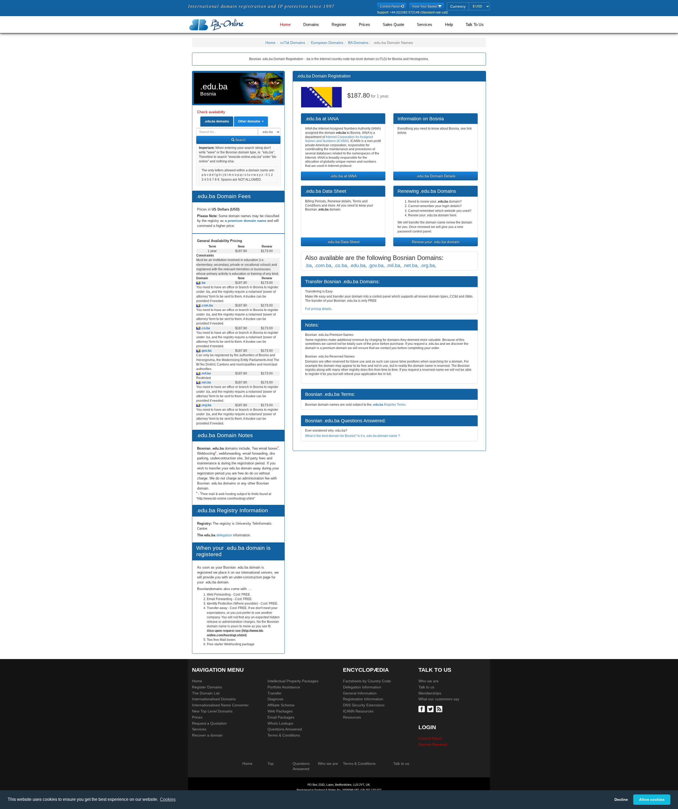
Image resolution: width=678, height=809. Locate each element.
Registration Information (363, 699)
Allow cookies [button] (651, 799)
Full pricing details (318, 309)
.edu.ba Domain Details (435, 176)
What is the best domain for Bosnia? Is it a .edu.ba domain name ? (352, 436)
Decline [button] (621, 799)
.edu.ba (357, 265)
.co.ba (205, 328)
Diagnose (275, 699)
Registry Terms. (389, 404)
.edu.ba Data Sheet (343, 242)
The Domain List (206, 693)
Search (240, 140)
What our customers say (438, 699)
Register (339, 24)
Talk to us (426, 687)
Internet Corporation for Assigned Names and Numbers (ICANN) (339, 139)
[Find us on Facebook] (422, 709)
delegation (224, 535)
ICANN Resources (358, 711)
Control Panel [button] (390, 6)
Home (285, 24)
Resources (352, 717)
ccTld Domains (292, 42)
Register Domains (207, 687)
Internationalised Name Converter (220, 705)
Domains (311, 24)
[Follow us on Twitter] (431, 709)
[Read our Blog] (440, 709)
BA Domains (358, 42)
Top (270, 763)
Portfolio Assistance (283, 687)
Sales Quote (393, 24)
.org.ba (205, 405)
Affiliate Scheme (281, 705)
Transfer (274, 693)
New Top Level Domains (212, 711)
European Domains (327, 42)
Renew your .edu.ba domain (435, 242)
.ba (203, 283)
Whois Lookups (280, 723)
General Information (360, 693)
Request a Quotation (209, 723)
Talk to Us (475, 24)
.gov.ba (206, 351)
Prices (364, 24)
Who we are (428, 681)
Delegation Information (362, 687)
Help (449, 24)
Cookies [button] (168, 799)
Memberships (429, 693)
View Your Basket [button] (425, 6)
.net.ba (205, 382)
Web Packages (280, 711)
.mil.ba (205, 373)
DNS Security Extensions (364, 705)
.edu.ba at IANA (343, 176)
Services (424, 24)
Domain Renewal (432, 744)
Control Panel (429, 738)
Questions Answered (284, 729)
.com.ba (206, 305)
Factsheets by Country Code (367, 681)
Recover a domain (207, 735)
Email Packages (280, 717)
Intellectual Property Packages (292, 681)
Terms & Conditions (283, 735)
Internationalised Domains (214, 699)
